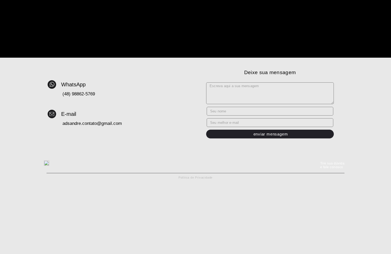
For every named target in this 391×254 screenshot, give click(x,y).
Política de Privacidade (195, 177)
